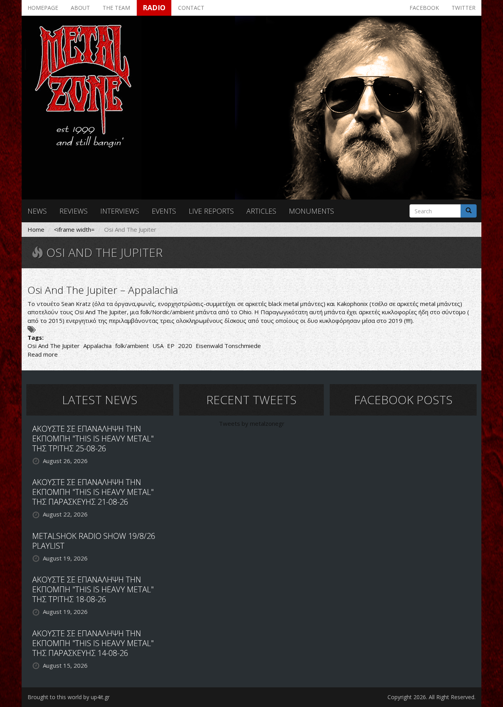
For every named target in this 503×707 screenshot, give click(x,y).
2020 (185, 346)
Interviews (119, 211)
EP (170, 346)
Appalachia (97, 346)
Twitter (463, 7)
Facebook (424, 7)
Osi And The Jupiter (54, 346)
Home (36, 229)
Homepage (43, 7)
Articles (261, 211)
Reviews (73, 211)
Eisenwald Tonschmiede (228, 346)
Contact (191, 7)
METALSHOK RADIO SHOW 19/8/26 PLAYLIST (93, 541)
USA (157, 346)
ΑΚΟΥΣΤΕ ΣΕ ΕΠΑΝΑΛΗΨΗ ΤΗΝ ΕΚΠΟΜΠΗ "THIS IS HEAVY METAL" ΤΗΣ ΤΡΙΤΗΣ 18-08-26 (93, 589)
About (80, 7)
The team (116, 7)
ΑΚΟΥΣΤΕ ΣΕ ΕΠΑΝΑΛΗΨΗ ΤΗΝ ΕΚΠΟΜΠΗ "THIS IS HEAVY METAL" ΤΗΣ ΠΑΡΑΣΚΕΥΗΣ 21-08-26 (93, 492)
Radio (154, 7)
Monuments (311, 211)
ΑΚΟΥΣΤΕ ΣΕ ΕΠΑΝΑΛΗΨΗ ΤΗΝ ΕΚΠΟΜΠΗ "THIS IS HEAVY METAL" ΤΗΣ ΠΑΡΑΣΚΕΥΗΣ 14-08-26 (93, 643)
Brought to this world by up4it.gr (69, 697)
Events (164, 211)
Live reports (211, 211)
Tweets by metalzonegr (252, 423)
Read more (43, 354)
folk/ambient (132, 346)
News (37, 211)
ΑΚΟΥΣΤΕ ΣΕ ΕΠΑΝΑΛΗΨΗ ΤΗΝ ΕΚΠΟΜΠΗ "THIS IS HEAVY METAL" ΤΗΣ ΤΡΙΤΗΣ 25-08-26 (93, 438)
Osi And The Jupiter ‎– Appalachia (103, 290)
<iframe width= (74, 229)
